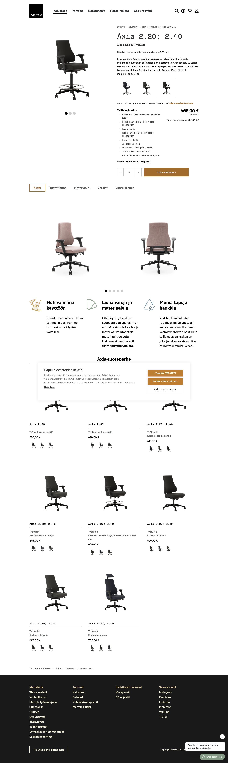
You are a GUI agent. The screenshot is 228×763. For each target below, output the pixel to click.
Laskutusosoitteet (40, 736)
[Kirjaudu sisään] (197, 11)
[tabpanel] (114, 243)
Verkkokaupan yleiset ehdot (46, 731)
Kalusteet (60, 11)
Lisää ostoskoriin (166, 172)
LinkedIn (164, 702)
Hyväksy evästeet (165, 373)
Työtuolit (154, 26)
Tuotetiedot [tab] (57, 188)
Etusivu (121, 26)
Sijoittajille (36, 707)
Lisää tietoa (49, 387)
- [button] (120, 172)
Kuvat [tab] (37, 188)
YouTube (164, 712)
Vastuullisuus (37, 697)
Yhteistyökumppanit (85, 702)
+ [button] (138, 172)
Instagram (165, 692)
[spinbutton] (129, 172)
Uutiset (34, 712)
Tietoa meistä (119, 11)
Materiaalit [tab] (81, 188)
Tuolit (143, 26)
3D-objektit (123, 697)
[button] (183, 11)
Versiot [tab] (103, 188)
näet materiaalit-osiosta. (181, 103)
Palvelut (77, 11)
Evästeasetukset (165, 390)
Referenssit (96, 11)
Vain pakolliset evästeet (165, 381)
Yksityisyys (36, 721)
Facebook (165, 697)
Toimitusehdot (38, 726)
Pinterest (165, 707)
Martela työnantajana (43, 702)
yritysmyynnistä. (122, 346)
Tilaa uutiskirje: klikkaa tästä (48, 749)
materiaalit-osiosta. (115, 336)
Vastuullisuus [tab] (125, 188)
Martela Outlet (82, 707)
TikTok (163, 717)
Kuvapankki (123, 692)
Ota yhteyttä (143, 11)
